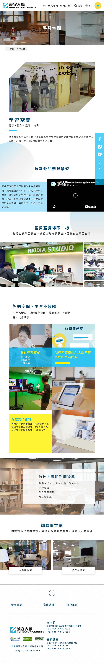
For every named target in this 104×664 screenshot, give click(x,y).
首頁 (12, 48)
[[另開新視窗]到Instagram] (99, 146)
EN (90, 5)
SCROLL (99, 164)
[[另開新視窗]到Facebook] (99, 139)
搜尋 (80, 5)
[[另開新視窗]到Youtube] (99, 154)
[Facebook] (48, 656)
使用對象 (65, 5)
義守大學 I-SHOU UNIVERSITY (20, 5)
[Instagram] (55, 656)
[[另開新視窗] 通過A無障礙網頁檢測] (27, 639)
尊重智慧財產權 (19, 646)
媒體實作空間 (21, 419)
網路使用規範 (36, 646)
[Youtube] (62, 656)
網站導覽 (53, 5)
